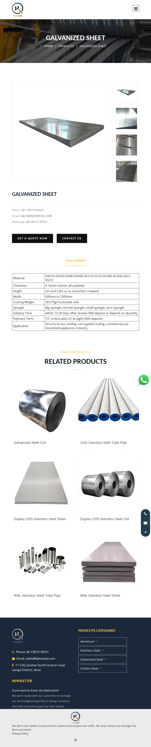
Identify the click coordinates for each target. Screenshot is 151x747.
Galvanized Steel (92, 659)
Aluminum (87, 641)
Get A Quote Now (32, 238)
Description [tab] (75, 261)
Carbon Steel (89, 668)
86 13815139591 (33, 210)
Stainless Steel (90, 650)
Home (48, 46)
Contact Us (72, 238)
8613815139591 (37, 222)
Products (66, 46)
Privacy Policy (20, 733)
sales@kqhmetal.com (36, 216)
